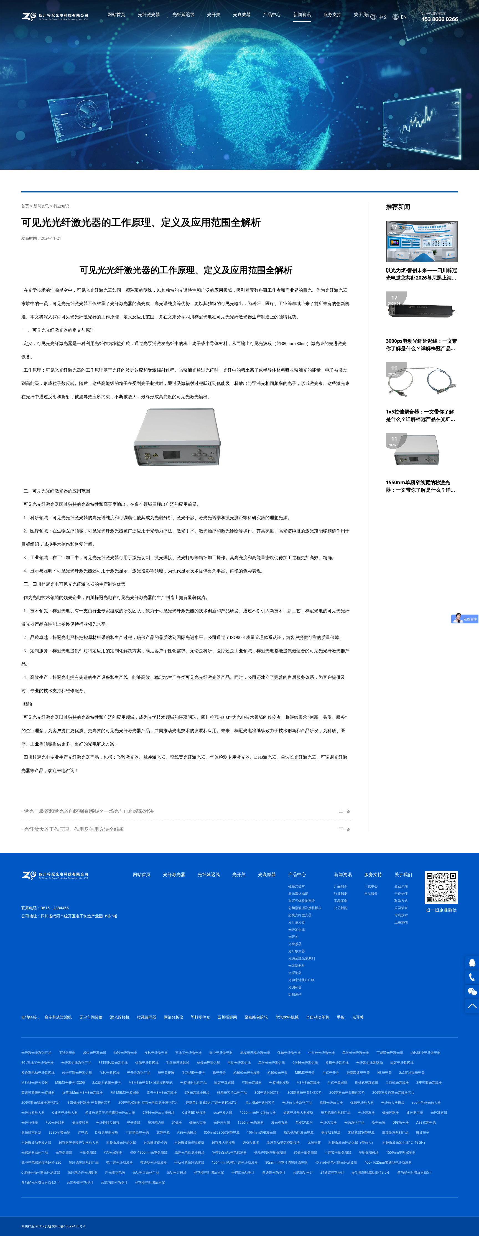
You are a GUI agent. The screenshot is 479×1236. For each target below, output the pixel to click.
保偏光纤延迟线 (147, 1062)
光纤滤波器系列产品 (84, 1162)
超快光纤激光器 (300, 915)
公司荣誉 (401, 907)
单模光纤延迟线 (208, 1062)
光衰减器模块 (279, 1082)
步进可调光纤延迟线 (77, 1072)
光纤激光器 (149, 14)
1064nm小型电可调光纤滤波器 (235, 1162)
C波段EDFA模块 (194, 1112)
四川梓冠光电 (37, 757)
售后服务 (371, 893)
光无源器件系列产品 (336, 1112)
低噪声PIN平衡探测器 (270, 1152)
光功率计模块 (177, 1172)
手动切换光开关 (193, 1072)
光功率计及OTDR (301, 980)
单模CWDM (304, 1122)
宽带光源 (163, 1132)
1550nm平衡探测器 (401, 1152)
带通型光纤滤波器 (153, 1162)
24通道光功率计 (332, 1172)
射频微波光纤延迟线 (121, 1142)
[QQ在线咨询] (472, 963)
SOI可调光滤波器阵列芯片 (40, 1102)
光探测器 (295, 972)
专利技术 (401, 915)
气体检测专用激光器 (230, 757)
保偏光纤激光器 (289, 1052)
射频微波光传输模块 (189, 1142)
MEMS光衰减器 (308, 1082)
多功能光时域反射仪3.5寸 (371, 1172)
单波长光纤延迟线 (271, 1062)
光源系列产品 (354, 1122)
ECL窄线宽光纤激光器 (37, 1062)
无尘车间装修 (91, 1017)
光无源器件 (296, 965)
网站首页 (116, 14)
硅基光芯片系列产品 (232, 1092)
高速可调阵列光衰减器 (38, 1092)
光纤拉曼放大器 (33, 1112)
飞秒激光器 (128, 757)
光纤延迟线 (183, 14)
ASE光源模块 (187, 1132)
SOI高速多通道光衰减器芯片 (393, 1092)
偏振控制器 (390, 1112)
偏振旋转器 (80, 1122)
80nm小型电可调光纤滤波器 (286, 1162)
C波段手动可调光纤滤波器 (40, 1172)
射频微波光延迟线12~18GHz (403, 1142)
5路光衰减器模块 (197, 1092)
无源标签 (314, 1142)
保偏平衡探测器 (305, 1152)
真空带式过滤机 (58, 1017)
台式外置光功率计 (80, 1182)
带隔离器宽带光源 (361, 1132)
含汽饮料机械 (287, 1017)
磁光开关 (219, 1072)
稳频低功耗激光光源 (299, 1132)
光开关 (213, 14)
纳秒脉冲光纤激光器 (425, 1052)
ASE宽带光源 (426, 1122)
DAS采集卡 (251, 1142)
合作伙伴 (401, 893)
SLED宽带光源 (59, 1132)
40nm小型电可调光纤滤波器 (336, 1162)
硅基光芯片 (296, 886)
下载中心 (371, 886)
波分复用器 (414, 1112)
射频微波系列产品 (395, 1132)
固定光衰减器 (224, 1082)
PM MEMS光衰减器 (124, 1092)
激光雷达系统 (298, 893)
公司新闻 (340, 907)
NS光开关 (384, 1072)
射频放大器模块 (223, 1142)
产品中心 (272, 14)
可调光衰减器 (252, 1082)
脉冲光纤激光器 (221, 1052)
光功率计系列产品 (146, 1172)
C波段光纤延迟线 (305, 1062)
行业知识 (61, 206)
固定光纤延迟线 (402, 1062)
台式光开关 (330, 1072)
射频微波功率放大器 (36, 1142)
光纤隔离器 (366, 1112)
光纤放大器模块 (392, 1102)
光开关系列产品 (138, 1072)
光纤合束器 (328, 1122)
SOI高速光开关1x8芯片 (304, 1092)
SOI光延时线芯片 (267, 1092)
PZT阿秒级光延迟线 (113, 1062)
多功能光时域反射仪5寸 (414, 1172)
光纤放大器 (296, 951)
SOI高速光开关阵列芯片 (347, 1092)
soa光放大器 (222, 1112)
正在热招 (401, 922)
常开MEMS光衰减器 (162, 1092)
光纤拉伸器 (29, 1122)
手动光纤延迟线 (177, 1062)
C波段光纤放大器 (65, 1112)
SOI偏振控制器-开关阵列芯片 (89, 1102)
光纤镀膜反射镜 (107, 1122)
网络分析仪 (173, 1017)
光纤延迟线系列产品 (76, 1062)
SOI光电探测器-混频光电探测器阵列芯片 (148, 1102)
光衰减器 (242, 14)
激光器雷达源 (31, 1132)
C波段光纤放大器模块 (158, 1112)
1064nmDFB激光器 (261, 1132)
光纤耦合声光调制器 (83, 1172)
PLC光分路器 (55, 1122)
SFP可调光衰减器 (429, 1082)
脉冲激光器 (154, 757)
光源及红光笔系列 (301, 958)
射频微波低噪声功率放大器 (79, 1142)
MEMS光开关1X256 (70, 1082)
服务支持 (332, 14)
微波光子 (422, 1132)
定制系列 (295, 994)
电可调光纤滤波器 (119, 1162)
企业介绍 (401, 886)
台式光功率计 (303, 1172)
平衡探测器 (88, 1152)
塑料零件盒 (200, 1017)
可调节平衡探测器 (338, 1152)
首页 (25, 206)
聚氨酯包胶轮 (256, 1017)
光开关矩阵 (166, 1072)
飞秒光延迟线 (109, 1072)
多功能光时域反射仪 (209, 1172)
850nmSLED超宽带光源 (222, 1132)
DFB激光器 (265, 757)
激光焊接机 (119, 1017)
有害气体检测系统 (301, 900)
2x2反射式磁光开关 (106, 1082)
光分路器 (133, 1122)
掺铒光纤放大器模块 (298, 1112)
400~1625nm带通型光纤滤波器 (388, 1162)
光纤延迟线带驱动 (369, 1062)
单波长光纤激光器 (298, 757)
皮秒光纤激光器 (156, 1052)
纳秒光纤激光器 (125, 1052)
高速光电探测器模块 (190, 1152)
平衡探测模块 (369, 1152)
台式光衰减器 (337, 1082)
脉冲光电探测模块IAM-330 (41, 1162)
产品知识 (340, 886)
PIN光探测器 (113, 1152)
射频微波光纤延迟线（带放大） (351, 1142)
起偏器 (177, 1122)
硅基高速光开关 (358, 1072)
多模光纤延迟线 (337, 1062)
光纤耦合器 (156, 1122)
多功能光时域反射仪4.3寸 (40, 1182)
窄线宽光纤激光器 (187, 757)
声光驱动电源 (115, 1172)
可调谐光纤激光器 (389, 1052)
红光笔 (83, 1132)
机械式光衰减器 (366, 1082)
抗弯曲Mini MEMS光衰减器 (82, 1092)
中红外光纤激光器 (321, 1052)
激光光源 (378, 1122)
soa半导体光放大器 (426, 1102)
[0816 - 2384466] (472, 977)
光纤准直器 (438, 1112)
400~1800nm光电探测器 (148, 1152)
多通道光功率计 (274, 1172)
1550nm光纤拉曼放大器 (258, 1112)
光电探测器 (63, 1152)
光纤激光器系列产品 (36, 1052)
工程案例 (340, 900)
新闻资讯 (302, 14)
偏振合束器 (197, 1122)
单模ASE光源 (330, 1132)
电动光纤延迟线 (239, 1062)
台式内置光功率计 (114, 1182)
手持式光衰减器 (397, 1082)
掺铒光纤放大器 (331, 1102)
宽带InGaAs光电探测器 (229, 1152)
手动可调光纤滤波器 (189, 1162)
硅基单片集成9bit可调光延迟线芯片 (212, 1102)
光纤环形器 (221, 1122)
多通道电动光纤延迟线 (38, 1072)
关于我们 (362, 14)
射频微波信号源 (155, 1142)
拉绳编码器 (146, 1017)
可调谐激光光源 (137, 1132)
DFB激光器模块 (106, 1132)
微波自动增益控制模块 (283, 1142)
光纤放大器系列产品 (297, 1102)
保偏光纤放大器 (362, 1102)
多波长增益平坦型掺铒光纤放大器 (110, 1112)
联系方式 (401, 900)
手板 (341, 1017)
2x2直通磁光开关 (412, 1072)
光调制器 (295, 987)
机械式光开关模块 (246, 1072)
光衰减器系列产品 (193, 1082)
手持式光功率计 (243, 1172)
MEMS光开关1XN (34, 1082)
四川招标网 (227, 1017)
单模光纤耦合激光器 (255, 1052)
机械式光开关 (277, 1072)
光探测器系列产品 (34, 1152)
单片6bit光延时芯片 (260, 1102)
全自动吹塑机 (317, 1017)
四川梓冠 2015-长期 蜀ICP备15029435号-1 (53, 1226)
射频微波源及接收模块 (305, 907)
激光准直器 (279, 1122)
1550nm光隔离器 (251, 1122)
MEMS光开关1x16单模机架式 (151, 1082)
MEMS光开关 (305, 1072)
